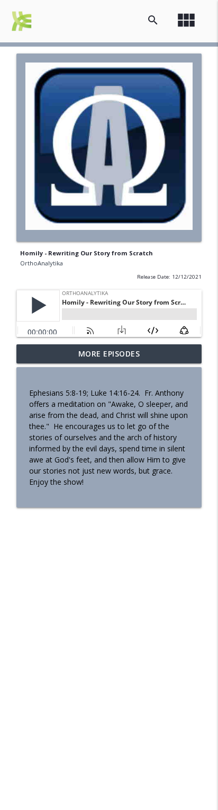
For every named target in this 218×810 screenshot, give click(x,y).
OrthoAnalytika (41, 263)
